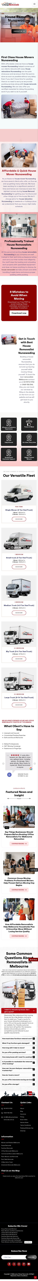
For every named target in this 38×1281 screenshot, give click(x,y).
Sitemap (22, 1131)
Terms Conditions (25, 1125)
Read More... (28, 1242)
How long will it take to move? (13, 1048)
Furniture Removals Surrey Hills (10, 1238)
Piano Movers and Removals (9, 1156)
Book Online (23, 1119)
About (22, 1108)
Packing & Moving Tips (26, 1128)
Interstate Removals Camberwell (11, 1240)
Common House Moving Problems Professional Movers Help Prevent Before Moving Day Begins (19, 881)
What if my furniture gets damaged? (16, 1043)
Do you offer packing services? (14, 1052)
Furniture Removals (7, 1148)
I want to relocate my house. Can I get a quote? (17, 1011)
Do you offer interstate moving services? (17, 1080)
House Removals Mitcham (9, 1229)
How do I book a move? (10, 1075)
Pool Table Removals (7, 1159)
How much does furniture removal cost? (17, 1039)
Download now (19, 313)
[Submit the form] (35, 1277)
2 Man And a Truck (7, 1162)
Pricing (22, 1117)
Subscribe (31, 1257)
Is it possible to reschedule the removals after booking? (17, 1063)
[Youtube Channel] (29, 1264)
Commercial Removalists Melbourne (12, 1154)
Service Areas (24, 1122)
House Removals (6, 1145)
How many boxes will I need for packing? (17, 1057)
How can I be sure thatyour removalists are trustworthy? (18, 1069)
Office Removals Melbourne (9, 1151)
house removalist (8, 270)
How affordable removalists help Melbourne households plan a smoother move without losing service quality (19, 928)
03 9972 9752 (29, 382)
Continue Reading (18, 843)
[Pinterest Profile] (24, 1264)
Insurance (23, 1114)
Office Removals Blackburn (9, 1232)
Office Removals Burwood (9, 1234)
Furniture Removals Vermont (9, 1236)
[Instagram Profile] (19, 1264)
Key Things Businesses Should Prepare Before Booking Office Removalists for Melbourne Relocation (19, 835)
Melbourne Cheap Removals (19, 1274)
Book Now (19, 519)
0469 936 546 (27, 384)
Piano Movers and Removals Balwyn (11, 1242)
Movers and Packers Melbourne (10, 1142)
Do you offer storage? (10, 1084)
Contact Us (18, 31)
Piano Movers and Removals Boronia (12, 1231)
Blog (7, 827)
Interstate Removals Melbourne (10, 1165)
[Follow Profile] (9, 1264)
